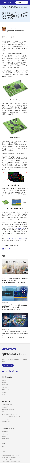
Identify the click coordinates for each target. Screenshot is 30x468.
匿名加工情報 (5, 457)
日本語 (3, 451)
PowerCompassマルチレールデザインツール (12, 416)
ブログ (15, 6)
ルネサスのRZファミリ (19, 228)
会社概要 (4, 380)
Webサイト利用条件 (6, 455)
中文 (3, 449)
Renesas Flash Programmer (8, 409)
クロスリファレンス (6, 424)
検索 (21, 2)
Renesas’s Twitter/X (6, 371)
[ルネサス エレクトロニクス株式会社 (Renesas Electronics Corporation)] (8, 2)
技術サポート (5, 431)
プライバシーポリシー (17, 455)
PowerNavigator (5, 419)
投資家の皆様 (5, 385)
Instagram (13, 371)
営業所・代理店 (5, 438)
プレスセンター (10, 6)
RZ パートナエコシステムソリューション (15, 238)
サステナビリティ (6, 389)
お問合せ (4, 392)
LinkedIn (17, 371)
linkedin (3, 248)
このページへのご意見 (7, 459)
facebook (6, 248)
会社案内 (3, 6)
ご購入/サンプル (5, 434)
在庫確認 (4, 436)
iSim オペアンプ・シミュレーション (10, 414)
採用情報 (4, 382)
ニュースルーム (5, 387)
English (3, 446)
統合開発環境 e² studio (7, 404)
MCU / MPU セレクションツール (9, 412)
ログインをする (8, 365)
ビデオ (3, 397)
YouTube (3, 371)
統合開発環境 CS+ (6, 407)
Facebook (10, 371)
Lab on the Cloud (6, 421)
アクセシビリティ (13, 457)
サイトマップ (21, 457)
